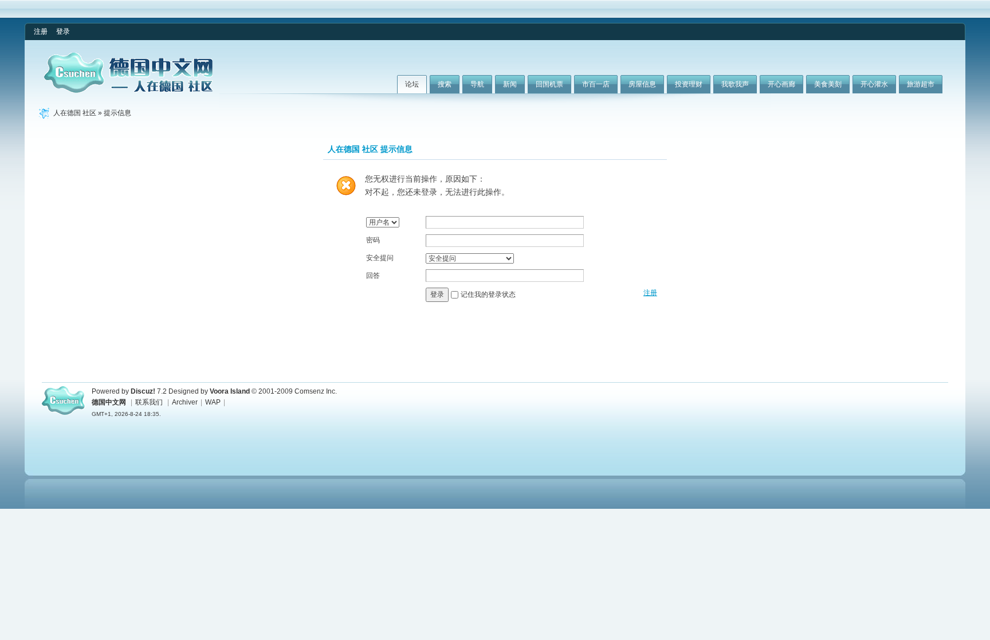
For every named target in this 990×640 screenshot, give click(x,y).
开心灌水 (874, 84)
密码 (373, 240)
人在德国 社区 (74, 113)
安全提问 (380, 258)
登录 (63, 32)
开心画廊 (781, 84)
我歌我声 (735, 84)
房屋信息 (642, 84)
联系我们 (149, 402)
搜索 (444, 84)
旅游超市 (920, 84)
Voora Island (230, 391)
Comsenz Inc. (315, 391)
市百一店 (596, 84)
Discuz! (143, 391)
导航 (477, 84)
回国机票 (549, 84)
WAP (213, 402)
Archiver (185, 402)
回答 (373, 276)
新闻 (510, 84)
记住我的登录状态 (488, 294)
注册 (41, 32)
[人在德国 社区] (128, 91)
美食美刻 (828, 84)
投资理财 (688, 84)
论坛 (412, 84)
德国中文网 (109, 402)
